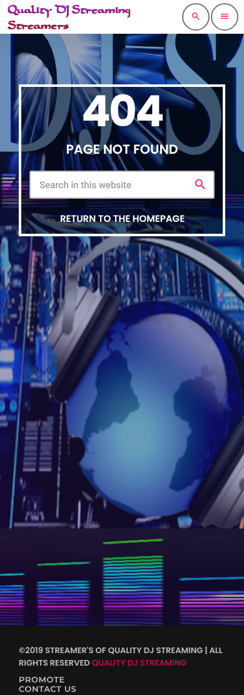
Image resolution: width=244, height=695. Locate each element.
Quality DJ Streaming (139, 663)
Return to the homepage (122, 219)
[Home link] (69, 16)
